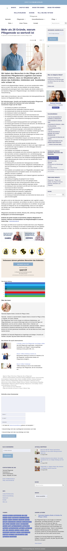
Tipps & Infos (12, 534)
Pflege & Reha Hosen (12, 376)
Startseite (8, 19)
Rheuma (22, 530)
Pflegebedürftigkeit (5, 383)
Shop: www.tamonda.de (8, 480)
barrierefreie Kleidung (20, 377)
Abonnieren (53, 39)
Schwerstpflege (35, 383)
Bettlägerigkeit (15, 517)
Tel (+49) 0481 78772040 (45, 13)
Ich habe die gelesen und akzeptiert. (18, 425)
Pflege (53, 19)
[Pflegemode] (33, 16)
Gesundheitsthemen (38, 19)
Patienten (28, 382)
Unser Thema (23, 23)
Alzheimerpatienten (11, 377)
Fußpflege (5, 521)
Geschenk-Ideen (12, 521)
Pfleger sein (22, 528)
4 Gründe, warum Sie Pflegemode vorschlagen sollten (31, 343)
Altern (25, 515)
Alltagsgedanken (17, 515)
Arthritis (10, 517)
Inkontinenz (29, 379)
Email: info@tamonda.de (9, 478)
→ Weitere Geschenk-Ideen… (55, 144)
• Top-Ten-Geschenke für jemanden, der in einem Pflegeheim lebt (54, 133)
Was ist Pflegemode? (27, 376)
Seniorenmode (13, 385)
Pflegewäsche (28, 383)
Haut (4, 524)
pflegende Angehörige (19, 383)
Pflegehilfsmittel (26, 526)
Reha (9, 23)
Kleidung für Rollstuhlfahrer (24, 380)
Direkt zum (34, 2)
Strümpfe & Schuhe (25, 532)
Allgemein (5, 376)
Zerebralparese (12, 536)
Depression (11, 379)
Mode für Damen (38, 7)
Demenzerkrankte (40, 377)
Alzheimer (5, 377)
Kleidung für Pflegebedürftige (12, 380)
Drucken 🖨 (33, 40)
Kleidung (34, 379)
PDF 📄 (42, 40)
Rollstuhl (27, 530)
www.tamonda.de (14, 221)
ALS (23, 515)
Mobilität (18, 382)
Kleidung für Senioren (35, 380)
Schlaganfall (13, 532)
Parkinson (23, 382)
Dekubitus (5, 519)
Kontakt (36, 23)
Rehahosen (11, 530)
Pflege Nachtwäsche (14, 528)
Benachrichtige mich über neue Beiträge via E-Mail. (15, 432)
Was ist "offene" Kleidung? (23, 364)
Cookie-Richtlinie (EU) (8, 494)
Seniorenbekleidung (5, 385)
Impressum (5, 498)
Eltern (16, 379)
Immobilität (23, 379)
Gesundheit (19, 521)
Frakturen (27, 519)
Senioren (40, 383)
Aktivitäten (5, 515)
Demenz (33, 377)
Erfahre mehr (51, 86)
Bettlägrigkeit (28, 377)
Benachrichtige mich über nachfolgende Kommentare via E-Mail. (19, 429)
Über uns (5, 502)
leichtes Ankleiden (12, 382)
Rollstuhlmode (20, 13)
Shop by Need (24, 7)
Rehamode (17, 530)
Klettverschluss (4, 382)
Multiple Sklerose (24, 524)
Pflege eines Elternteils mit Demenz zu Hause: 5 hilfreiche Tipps (16, 388)
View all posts (38, 543)
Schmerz (18, 532)
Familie (19, 379)
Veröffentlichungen (19, 534)
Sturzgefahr (5, 534)
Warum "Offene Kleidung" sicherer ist (26, 353)
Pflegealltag (40, 382)
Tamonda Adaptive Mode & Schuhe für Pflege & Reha (15, 313)
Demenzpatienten (5, 379)
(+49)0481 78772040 (7, 318)
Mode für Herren (54, 7)
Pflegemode (20, 19)
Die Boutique (21, 519)
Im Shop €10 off (23, 264)
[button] (6, 283)
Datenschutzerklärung (15, 425)
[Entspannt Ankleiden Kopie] (6, 359)
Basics (13, 7)
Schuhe (31, 13)
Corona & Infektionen (24, 517)
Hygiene (7, 524)
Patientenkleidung (34, 382)
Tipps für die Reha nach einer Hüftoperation (12, 386)
